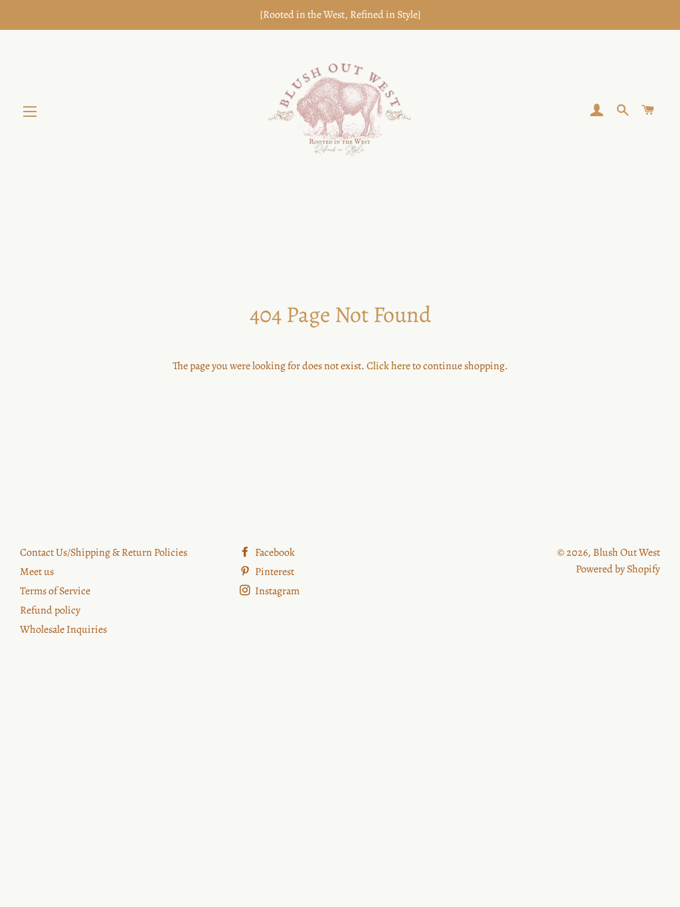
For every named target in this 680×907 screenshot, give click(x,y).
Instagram (276, 591)
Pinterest (273, 571)
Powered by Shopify (618, 569)
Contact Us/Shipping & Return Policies (103, 552)
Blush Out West (626, 552)
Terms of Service (55, 591)
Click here (388, 366)
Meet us (37, 571)
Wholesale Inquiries (63, 629)
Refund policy (50, 610)
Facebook (274, 552)
